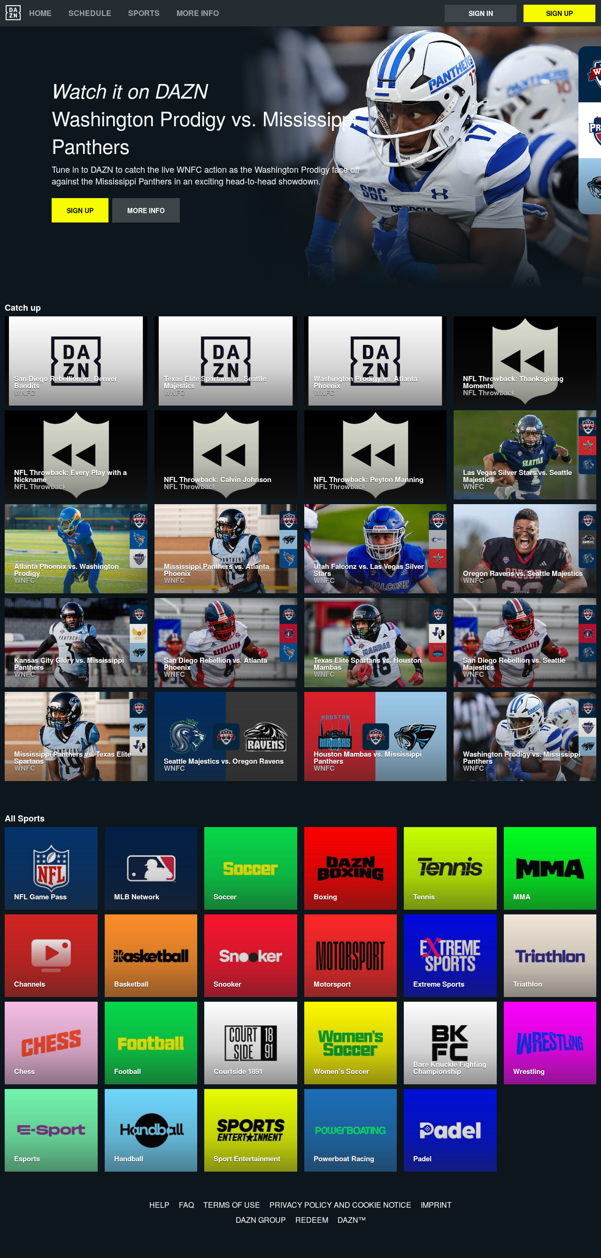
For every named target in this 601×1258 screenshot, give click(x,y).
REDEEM (311, 1219)
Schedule (90, 13)
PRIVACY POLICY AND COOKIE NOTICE (340, 1204)
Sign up (559, 13)
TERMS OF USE (231, 1204)
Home (40, 13)
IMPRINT (436, 1204)
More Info (198, 13)
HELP (159, 1204)
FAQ (186, 1204)
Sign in (481, 13)
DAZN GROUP (261, 1219)
